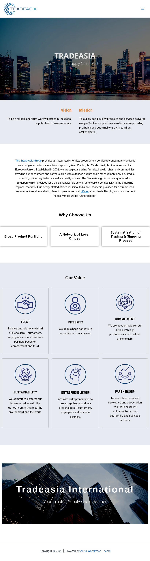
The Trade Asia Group (28, 160)
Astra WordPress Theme (95, 551)
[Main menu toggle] (142, 9)
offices (85, 191)
